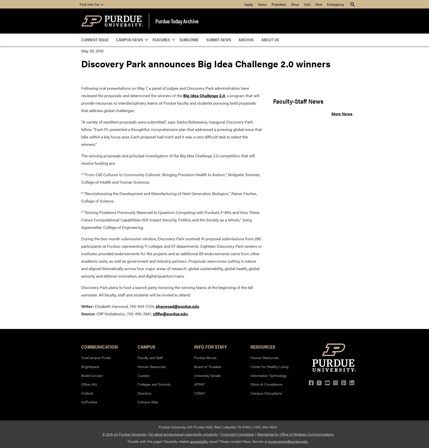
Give (318, 4)
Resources (262, 346)
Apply (248, 4)
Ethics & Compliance (266, 384)
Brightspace (90, 366)
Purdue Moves (205, 357)
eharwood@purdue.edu (177, 306)
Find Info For (90, 4)
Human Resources (152, 366)
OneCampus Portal (95, 357)
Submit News (218, 39)
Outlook (87, 393)
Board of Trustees (207, 366)
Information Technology (268, 375)
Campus (146, 346)
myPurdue (89, 401)
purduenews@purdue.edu (288, 441)
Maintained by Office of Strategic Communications (295, 434)
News (262, 4)
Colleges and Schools (154, 384)
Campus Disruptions (266, 393)
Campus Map (148, 401)
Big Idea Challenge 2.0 (204, 95)
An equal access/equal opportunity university (183, 434)
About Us (270, 39)
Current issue (95, 39)
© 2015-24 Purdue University (124, 434)
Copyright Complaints (237, 434)
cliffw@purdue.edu (170, 314)
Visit (307, 4)
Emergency (335, 4)
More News (341, 114)
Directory (144, 393)
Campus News (129, 39)
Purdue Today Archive (177, 21)
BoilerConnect (92, 375)
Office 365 (89, 384)
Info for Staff (210, 346)
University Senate (207, 375)
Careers (143, 375)
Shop (295, 4)
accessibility (199, 441)
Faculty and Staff (150, 357)
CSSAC (199, 393)
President (279, 4)
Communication (99, 346)
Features (161, 39)
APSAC (199, 384)
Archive (246, 39)
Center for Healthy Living (269, 366)
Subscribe (189, 39)
